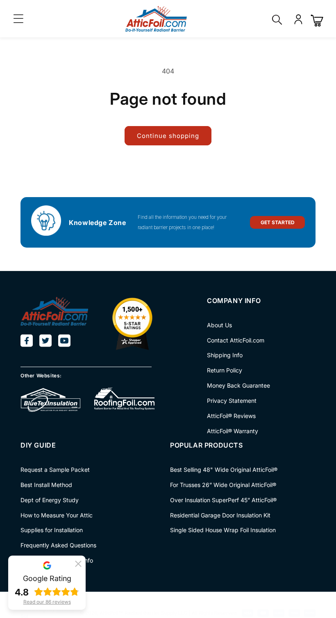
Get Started (278, 222)
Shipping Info (225, 355)
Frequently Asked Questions (58, 545)
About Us (219, 325)
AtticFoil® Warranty (232, 430)
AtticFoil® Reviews (231, 415)
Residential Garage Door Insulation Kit (220, 515)
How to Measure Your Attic (56, 515)
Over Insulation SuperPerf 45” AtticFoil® (223, 499)
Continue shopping (168, 136)
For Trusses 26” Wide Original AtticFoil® (223, 484)
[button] (78, 563)
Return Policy (224, 370)
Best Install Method (46, 484)
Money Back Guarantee (238, 385)
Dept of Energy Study (49, 499)
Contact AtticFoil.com (235, 340)
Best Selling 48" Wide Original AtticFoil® (223, 469)
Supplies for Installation (51, 529)
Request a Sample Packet (55, 469)
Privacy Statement (232, 400)
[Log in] (298, 23)
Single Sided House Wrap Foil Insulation (223, 529)
